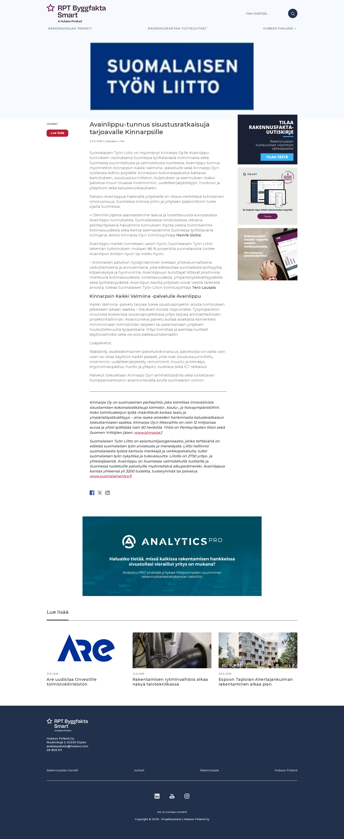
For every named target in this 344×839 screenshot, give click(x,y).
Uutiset (52, 123)
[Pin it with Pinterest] (115, 492)
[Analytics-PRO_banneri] (172, 595)
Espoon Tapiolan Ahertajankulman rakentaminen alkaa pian (256, 682)
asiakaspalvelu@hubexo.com (67, 746)
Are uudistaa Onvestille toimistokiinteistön (72, 682)
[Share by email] (130, 492)
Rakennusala (209, 770)
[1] (267, 163)
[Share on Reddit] (107, 492)
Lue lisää (57, 133)
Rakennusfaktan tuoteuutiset (177, 28)
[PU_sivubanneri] (267, 279)
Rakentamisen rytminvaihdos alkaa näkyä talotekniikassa (170, 682)
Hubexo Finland (278, 28)
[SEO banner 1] (267, 223)
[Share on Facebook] (92, 492)
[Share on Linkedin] (123, 492)
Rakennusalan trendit (70, 28)
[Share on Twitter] (99, 492)
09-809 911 (54, 750)
